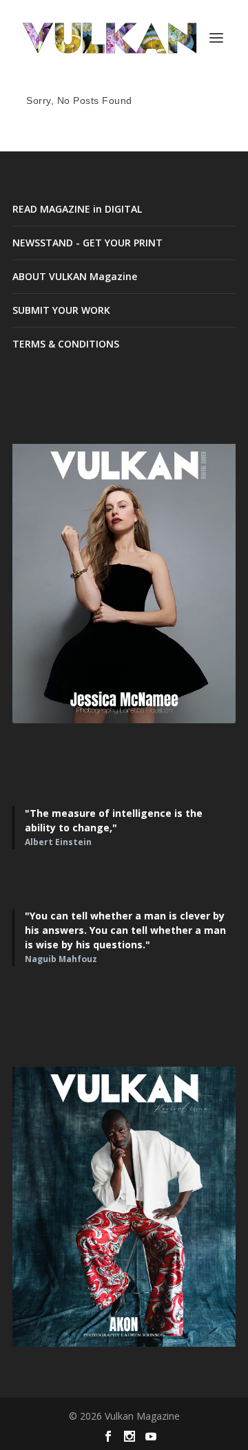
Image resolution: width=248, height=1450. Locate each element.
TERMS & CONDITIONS (65, 343)
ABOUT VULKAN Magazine (74, 276)
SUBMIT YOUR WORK (61, 310)
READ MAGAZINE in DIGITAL (77, 208)
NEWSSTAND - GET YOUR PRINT (87, 242)
